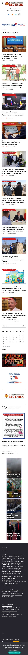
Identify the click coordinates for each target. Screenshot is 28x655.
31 (3, 343)
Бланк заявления (7, 606)
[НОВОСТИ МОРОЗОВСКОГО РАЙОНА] (13, 438)
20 (13, 339)
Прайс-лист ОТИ (6, 612)
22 (20, 339)
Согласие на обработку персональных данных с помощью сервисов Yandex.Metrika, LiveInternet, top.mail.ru (13, 591)
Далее (16, 321)
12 (9, 337)
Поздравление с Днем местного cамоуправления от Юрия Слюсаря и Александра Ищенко (14, 315)
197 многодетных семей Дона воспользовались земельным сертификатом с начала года (12, 85)
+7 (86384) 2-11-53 (14, 8)
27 (13, 341)
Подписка (5, 550)
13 (13, 337)
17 (3, 339)
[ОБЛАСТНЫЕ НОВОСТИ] (14, 51)
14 (16, 337)
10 (3, 337)
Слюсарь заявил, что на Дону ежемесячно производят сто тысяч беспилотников (12, 56)
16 (23, 337)
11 (6, 337)
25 (6, 341)
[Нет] (26, 648)
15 (19, 337)
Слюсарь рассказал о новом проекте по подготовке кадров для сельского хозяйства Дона (13, 200)
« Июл (4, 349)
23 (23, 339)
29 (20, 341)
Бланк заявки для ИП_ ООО (10, 604)
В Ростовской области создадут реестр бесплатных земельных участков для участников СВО (13, 229)
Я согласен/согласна (14, 652)
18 (6, 339)
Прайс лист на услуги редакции (11, 607)
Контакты (4, 547)
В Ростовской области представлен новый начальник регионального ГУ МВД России (13, 114)
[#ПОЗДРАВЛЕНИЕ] (12, 310)
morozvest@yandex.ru (14, 10)
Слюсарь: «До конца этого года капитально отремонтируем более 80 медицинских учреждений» (14, 171)
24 (3, 341)
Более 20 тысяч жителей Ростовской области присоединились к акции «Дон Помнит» (12, 258)
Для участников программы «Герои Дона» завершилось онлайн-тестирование (11, 142)
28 (16, 341)
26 (10, 341)
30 (23, 341)
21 (16, 339)
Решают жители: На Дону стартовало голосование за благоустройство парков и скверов (14, 288)
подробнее (10, 645)
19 (9, 339)
